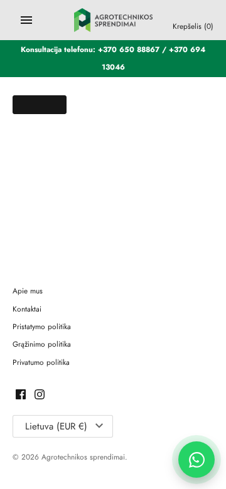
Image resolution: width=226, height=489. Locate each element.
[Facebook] (21, 395)
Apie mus (28, 290)
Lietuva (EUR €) (56, 426)
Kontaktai (27, 308)
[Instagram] (40, 395)
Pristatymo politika (42, 326)
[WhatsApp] (196, 459)
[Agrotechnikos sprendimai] (113, 20)
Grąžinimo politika (42, 344)
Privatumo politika (41, 362)
